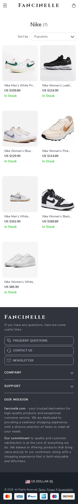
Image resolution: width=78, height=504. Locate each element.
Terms (42, 489)
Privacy (51, 489)
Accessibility (65, 489)
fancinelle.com (15, 408)
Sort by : (23, 36)
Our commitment (17, 438)
